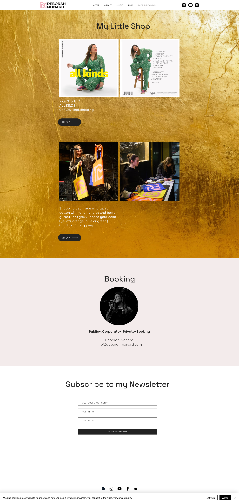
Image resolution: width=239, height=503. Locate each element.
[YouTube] (119, 488)
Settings (210, 497)
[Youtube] (190, 5)
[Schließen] (235, 497)
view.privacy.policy (122, 497)
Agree (225, 497)
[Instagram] (111, 488)
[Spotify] (184, 5)
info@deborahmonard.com (119, 344)
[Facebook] (127, 488)
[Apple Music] (197, 5)
